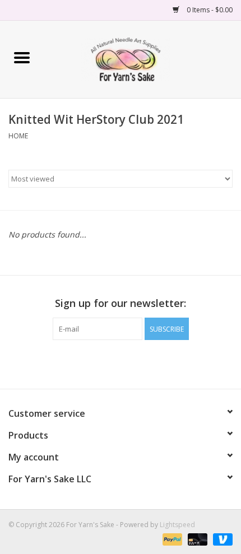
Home (18, 136)
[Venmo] (221, 538)
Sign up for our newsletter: (120, 303)
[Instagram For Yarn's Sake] (141, 363)
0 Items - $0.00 (209, 10)
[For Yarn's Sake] (142, 58)
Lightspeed (177, 524)
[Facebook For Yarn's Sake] (100, 363)
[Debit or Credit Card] (196, 538)
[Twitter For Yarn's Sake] (120, 363)
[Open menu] (22, 57)
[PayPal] (171, 538)
